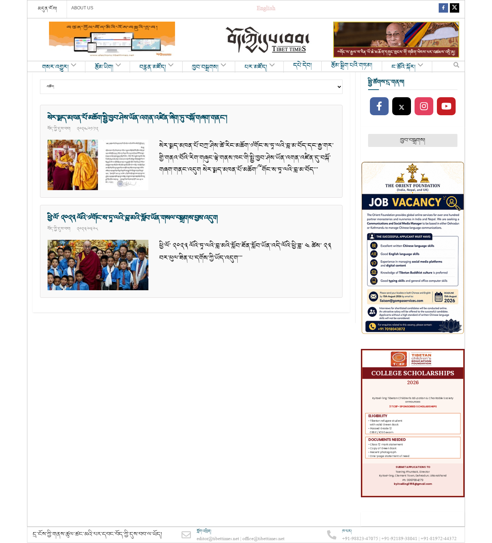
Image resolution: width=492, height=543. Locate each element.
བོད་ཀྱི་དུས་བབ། (59, 128)
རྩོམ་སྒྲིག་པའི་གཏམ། (351, 65)
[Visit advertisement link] (112, 40)
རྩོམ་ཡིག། (104, 67)
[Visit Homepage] (268, 40)
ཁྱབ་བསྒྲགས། (205, 67)
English (266, 9)
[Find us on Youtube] (446, 106)
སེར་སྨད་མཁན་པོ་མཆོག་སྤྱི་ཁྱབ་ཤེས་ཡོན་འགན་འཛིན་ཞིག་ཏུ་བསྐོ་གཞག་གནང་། (139, 117)
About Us (82, 7)
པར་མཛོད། (256, 67)
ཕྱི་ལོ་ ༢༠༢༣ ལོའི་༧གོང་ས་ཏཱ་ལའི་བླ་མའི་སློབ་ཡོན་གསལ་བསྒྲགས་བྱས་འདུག (133, 217)
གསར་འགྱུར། (55, 67)
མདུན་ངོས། (47, 8)
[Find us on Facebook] (443, 9)
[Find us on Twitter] (454, 9)
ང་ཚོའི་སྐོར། (404, 67)
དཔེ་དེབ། (302, 65)
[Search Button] (456, 66)
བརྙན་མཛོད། (152, 67)
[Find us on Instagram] (424, 106)
